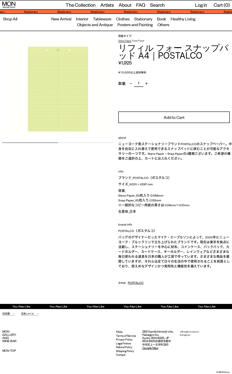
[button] (157, 5)
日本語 (6, 313)
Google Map (150, 348)
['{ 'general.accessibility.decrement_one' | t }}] (131, 83)
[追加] (146, 83)
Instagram (185, 334)
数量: (122, 83)
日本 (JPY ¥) (27, 313)
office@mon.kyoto (189, 331)
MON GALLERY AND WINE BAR (9, 336)
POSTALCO (136, 282)
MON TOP (9, 350)
